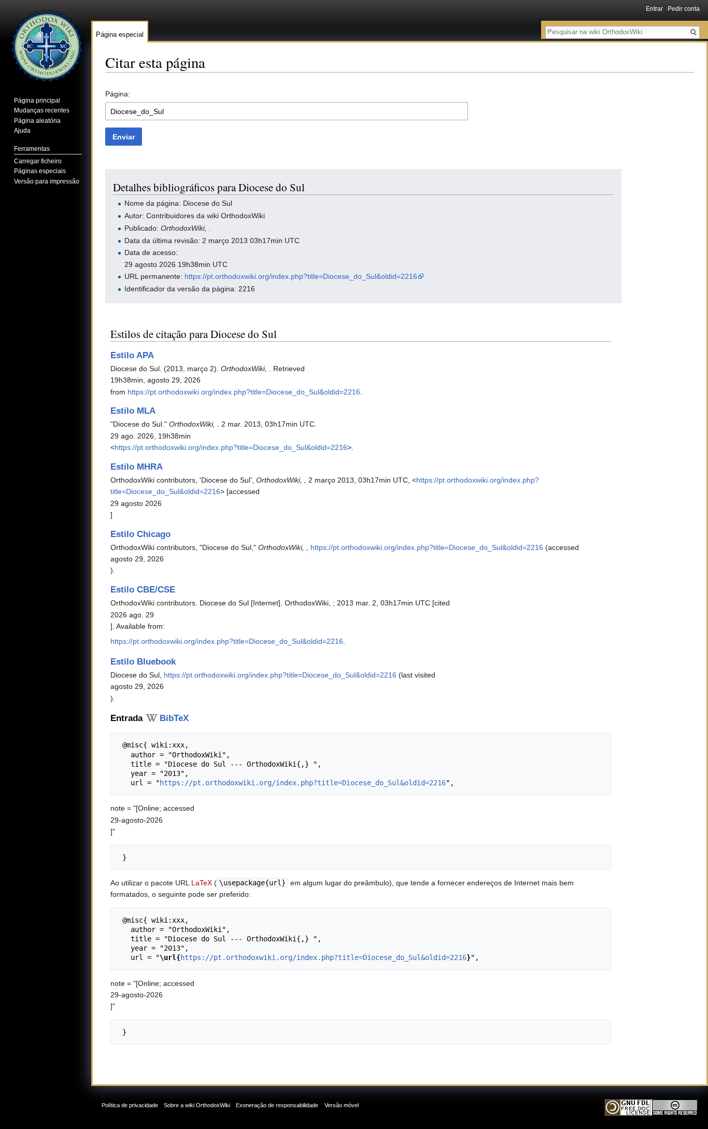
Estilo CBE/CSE (142, 590)
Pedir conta (684, 8)
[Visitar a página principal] (45, 41)
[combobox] (286, 111)
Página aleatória (37, 120)
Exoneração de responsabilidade (277, 1105)
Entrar (654, 8)
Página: (117, 94)
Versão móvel (341, 1105)
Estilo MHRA (136, 467)
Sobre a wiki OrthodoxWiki (197, 1105)
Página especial (120, 34)
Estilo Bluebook (143, 662)
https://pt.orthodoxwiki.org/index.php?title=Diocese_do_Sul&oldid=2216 (301, 276)
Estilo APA (132, 355)
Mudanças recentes (41, 110)
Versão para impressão (46, 181)
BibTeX (174, 718)
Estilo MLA (132, 411)
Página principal (37, 100)
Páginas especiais (40, 171)
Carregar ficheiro (38, 161)
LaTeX (201, 883)
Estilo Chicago (140, 534)
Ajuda (22, 130)
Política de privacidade (130, 1105)
